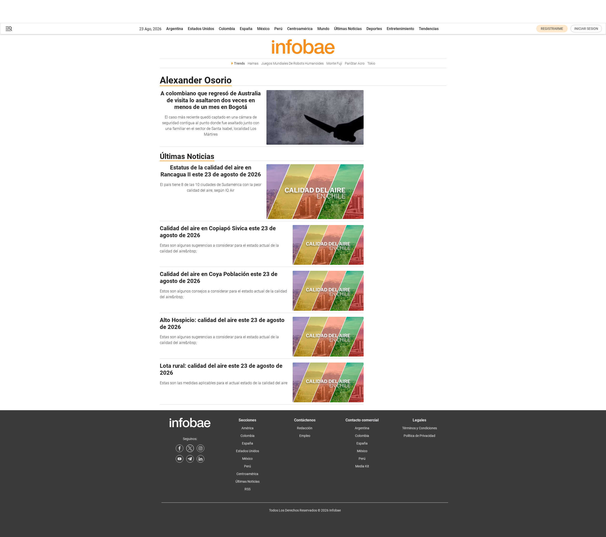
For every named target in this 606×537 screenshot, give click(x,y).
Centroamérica (300, 28)
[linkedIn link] (200, 459)
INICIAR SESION (586, 29)
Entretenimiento (400, 28)
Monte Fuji (334, 63)
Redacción (304, 428)
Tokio (371, 63)
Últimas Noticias (348, 28)
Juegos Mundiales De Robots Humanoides (292, 63)
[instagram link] (200, 448)
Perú (278, 28)
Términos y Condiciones (419, 428)
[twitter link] (190, 448)
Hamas (253, 63)
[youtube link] (179, 459)
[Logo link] (303, 46)
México (263, 28)
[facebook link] (179, 448)
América (247, 428)
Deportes (374, 28)
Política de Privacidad (419, 436)
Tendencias (429, 28)
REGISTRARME (552, 29)
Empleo (304, 436)
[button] (9, 28)
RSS (247, 489)
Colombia (227, 28)
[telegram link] (190, 459)
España (246, 28)
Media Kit (362, 466)
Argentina (174, 28)
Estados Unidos (201, 28)
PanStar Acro (355, 63)
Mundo (323, 28)
